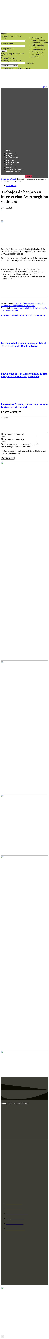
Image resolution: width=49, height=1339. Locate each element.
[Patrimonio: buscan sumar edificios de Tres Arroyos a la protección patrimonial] (15, 369)
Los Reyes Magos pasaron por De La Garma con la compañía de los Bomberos (23, 304)
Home (3, 179)
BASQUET (11, 167)
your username (7, 43)
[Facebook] (5, 217)
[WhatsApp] (33, 217)
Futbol (9, 165)
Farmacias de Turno (40, 43)
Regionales (11, 155)
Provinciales (12, 158)
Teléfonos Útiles (38, 40)
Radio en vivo (37, 52)
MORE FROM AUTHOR (34, 315)
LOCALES (10, 153)
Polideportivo (12, 162)
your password (7, 48)
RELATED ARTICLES (12, 315)
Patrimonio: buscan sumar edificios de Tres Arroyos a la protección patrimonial (24, 375)
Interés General (13, 172)
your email (29, 63)
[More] (43, 218)
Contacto (35, 47)
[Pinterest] (24, 217)
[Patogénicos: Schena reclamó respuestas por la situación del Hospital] (15, 399)
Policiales (11, 160)
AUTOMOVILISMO (14, 169)
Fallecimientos (38, 45)
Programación (37, 38)
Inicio (9, 151)
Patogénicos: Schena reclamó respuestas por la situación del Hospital (24, 405)
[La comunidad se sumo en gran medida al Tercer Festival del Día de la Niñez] (15, 338)
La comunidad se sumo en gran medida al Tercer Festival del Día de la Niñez (23, 344)
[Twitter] (14, 217)
